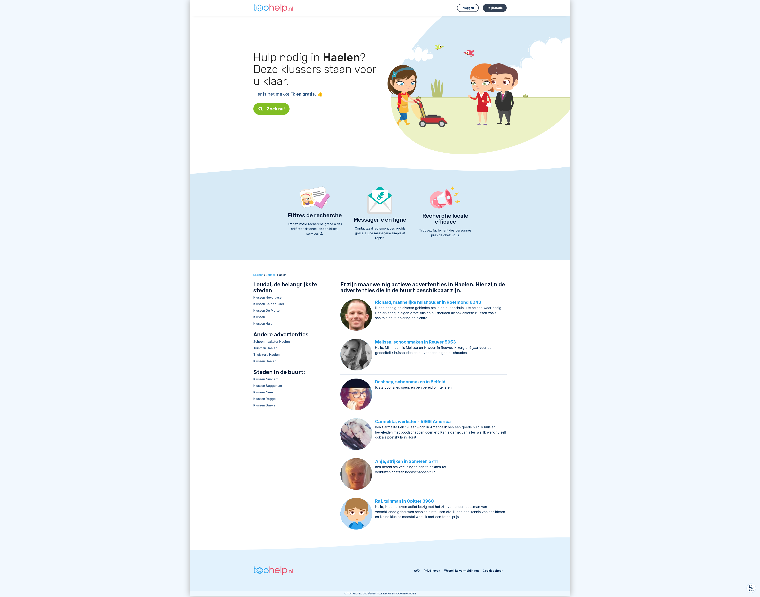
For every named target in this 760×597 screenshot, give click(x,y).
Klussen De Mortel (266, 310)
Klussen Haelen (264, 361)
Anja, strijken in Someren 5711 (406, 461)
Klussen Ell (261, 317)
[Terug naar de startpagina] (273, 7)
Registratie (495, 7)
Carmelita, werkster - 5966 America (413, 421)
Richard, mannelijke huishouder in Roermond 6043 (428, 302)
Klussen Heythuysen (268, 297)
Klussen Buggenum (267, 386)
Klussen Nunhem (265, 379)
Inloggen (468, 7)
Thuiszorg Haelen (266, 355)
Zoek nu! (276, 108)
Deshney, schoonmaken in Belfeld (410, 381)
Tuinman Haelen (265, 348)
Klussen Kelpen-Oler (268, 304)
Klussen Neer (263, 392)
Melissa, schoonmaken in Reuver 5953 (415, 342)
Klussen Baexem (265, 405)
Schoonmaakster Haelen (271, 342)
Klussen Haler (263, 324)
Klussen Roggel (264, 399)
